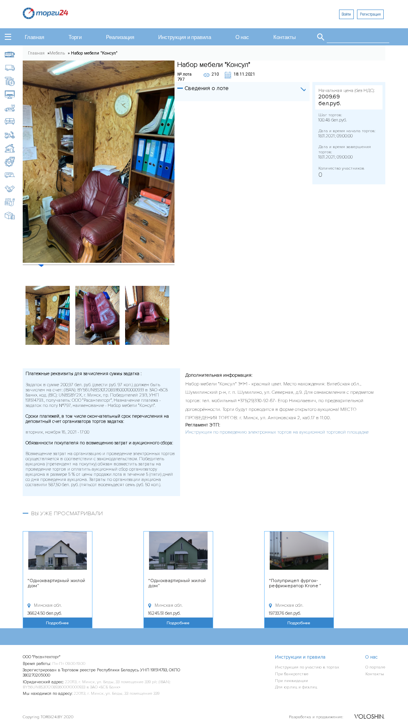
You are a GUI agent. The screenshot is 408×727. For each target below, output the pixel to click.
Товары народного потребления (14, 216)
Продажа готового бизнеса (14, 189)
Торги (75, 37)
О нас (242, 37)
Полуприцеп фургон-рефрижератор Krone (294, 583)
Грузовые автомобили (14, 68)
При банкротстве (291, 673)
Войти (346, 14)
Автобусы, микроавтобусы (14, 54)
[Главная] (45, 17)
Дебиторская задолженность (14, 81)
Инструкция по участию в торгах (307, 667)
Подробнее (57, 622)
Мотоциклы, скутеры (14, 135)
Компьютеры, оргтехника (14, 95)
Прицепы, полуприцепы (14, 175)
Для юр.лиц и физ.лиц (296, 687)
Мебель (14, 122)
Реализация (120, 37)
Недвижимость (14, 148)
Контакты (284, 37)
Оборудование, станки (14, 162)
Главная (34, 37)
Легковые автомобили (14, 108)
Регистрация (370, 14)
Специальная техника (14, 202)
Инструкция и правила (184, 37)
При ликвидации (291, 680)
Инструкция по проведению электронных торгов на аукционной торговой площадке (277, 432)
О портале (375, 667)
